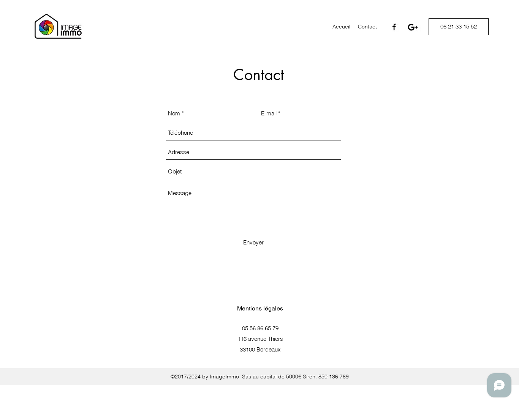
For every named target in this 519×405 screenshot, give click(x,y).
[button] (459, 26)
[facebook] (394, 27)
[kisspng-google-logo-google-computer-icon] (413, 27)
